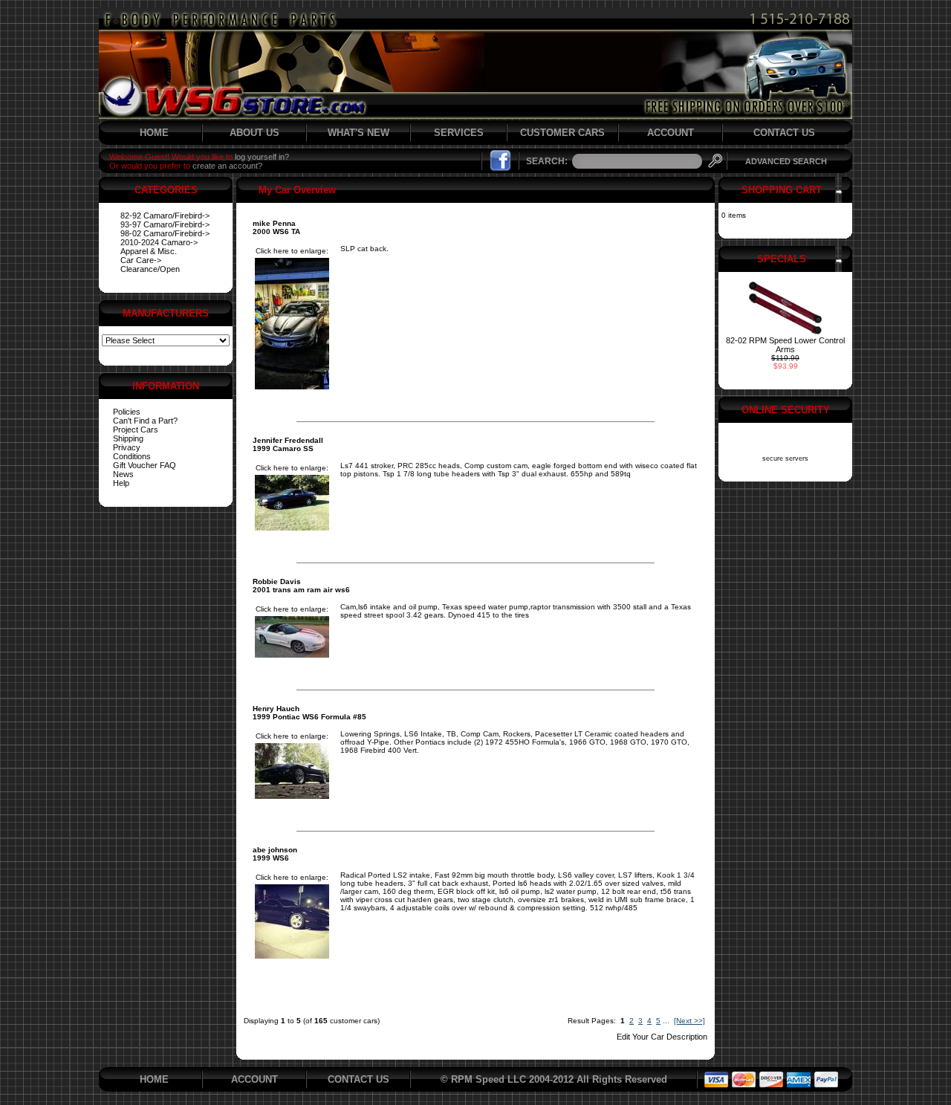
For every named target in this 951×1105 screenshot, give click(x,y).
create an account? (227, 165)
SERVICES (459, 132)
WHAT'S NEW (358, 132)
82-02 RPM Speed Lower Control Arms (785, 345)
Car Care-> (140, 260)
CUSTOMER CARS (562, 132)
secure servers (785, 458)
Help (121, 483)
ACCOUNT (670, 132)
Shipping (128, 438)
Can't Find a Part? (145, 420)
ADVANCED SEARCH (786, 161)
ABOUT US (254, 132)
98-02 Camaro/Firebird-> (165, 233)
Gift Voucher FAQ (144, 465)
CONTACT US (784, 132)
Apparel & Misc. (148, 251)
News (123, 474)
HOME (154, 132)
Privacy (126, 447)
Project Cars (135, 429)
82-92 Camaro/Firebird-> (165, 215)
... (666, 1021)
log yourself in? (262, 156)
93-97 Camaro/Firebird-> (165, 224)
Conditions (132, 456)
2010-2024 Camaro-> (159, 242)
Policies (126, 411)
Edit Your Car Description (662, 1036)
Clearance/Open (150, 269)
